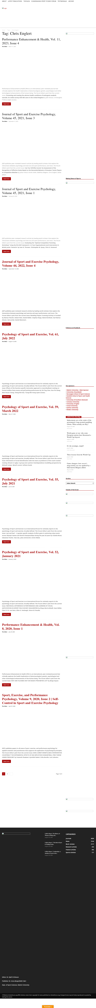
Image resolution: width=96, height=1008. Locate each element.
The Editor (4, 46)
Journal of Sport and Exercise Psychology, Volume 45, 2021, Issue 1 (29, 191)
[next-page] (11, 773)
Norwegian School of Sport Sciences (78, 394)
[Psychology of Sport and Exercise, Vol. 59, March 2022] (32, 435)
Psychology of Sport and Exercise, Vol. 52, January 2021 (30, 554)
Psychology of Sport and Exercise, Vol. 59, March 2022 (30, 408)
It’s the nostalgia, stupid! (75, 446)
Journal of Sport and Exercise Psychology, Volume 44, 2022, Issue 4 (30, 263)
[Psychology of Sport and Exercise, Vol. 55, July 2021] (32, 507)
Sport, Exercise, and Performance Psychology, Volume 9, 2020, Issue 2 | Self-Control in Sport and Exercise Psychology (30, 699)
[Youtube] (93, 3)
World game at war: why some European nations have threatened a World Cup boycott (79, 435)
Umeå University (72, 406)
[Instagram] (86, 3)
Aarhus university (72, 408)
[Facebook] (84, 3)
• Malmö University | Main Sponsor (77, 390)
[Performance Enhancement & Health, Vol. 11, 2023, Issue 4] (32, 67)
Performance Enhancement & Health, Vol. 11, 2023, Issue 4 (31, 41)
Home (3, 30)
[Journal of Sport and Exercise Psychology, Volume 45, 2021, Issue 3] (32, 142)
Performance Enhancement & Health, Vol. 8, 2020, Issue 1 (31, 626)
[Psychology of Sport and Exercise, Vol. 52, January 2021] (32, 580)
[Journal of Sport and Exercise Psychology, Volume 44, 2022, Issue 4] (32, 290)
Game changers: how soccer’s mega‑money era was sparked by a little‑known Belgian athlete (78, 465)
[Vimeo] (91, 3)
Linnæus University (73, 402)
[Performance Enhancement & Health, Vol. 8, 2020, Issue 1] (32, 653)
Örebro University (72, 409)
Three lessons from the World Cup (78, 454)
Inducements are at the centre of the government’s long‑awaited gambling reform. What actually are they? (79, 422)
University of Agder (73, 404)
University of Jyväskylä (74, 392)
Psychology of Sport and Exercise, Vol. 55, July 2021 (30, 481)
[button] (4, 4)
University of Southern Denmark (77, 400)
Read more (6, 104)
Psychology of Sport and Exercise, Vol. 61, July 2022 (30, 336)
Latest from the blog (73, 417)
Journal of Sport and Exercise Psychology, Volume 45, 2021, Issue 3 (29, 116)
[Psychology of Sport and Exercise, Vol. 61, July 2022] (32, 362)
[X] (89, 3)
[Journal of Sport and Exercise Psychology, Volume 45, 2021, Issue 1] (32, 217)
